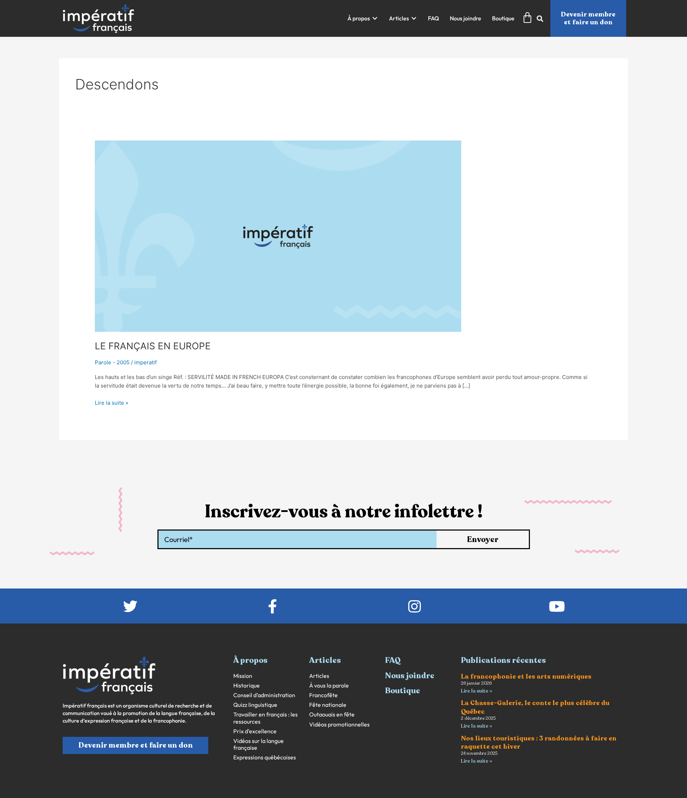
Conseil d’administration (264, 695)
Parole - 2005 (112, 362)
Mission (242, 676)
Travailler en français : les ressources (265, 718)
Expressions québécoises (264, 757)
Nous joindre (409, 675)
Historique (246, 685)
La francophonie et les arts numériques (526, 676)
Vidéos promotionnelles (339, 724)
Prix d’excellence (255, 731)
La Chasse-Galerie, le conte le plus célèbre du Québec (535, 707)
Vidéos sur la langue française (258, 744)
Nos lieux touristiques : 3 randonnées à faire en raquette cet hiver (539, 742)
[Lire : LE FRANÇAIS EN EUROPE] (278, 235)
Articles (319, 676)
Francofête (323, 695)
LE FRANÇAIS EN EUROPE (153, 345)
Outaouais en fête (332, 714)
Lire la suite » (111, 402)
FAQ (393, 660)
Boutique (402, 690)
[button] (363, 18)
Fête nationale (327, 704)
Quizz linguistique (255, 704)
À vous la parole (329, 685)
